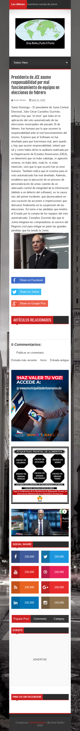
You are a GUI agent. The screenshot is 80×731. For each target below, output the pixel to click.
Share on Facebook (31, 280)
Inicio (43, 360)
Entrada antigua (59, 360)
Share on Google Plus (33, 303)
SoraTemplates (37, 722)
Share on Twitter (29, 291)
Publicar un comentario (30, 352)
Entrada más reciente (24, 360)
